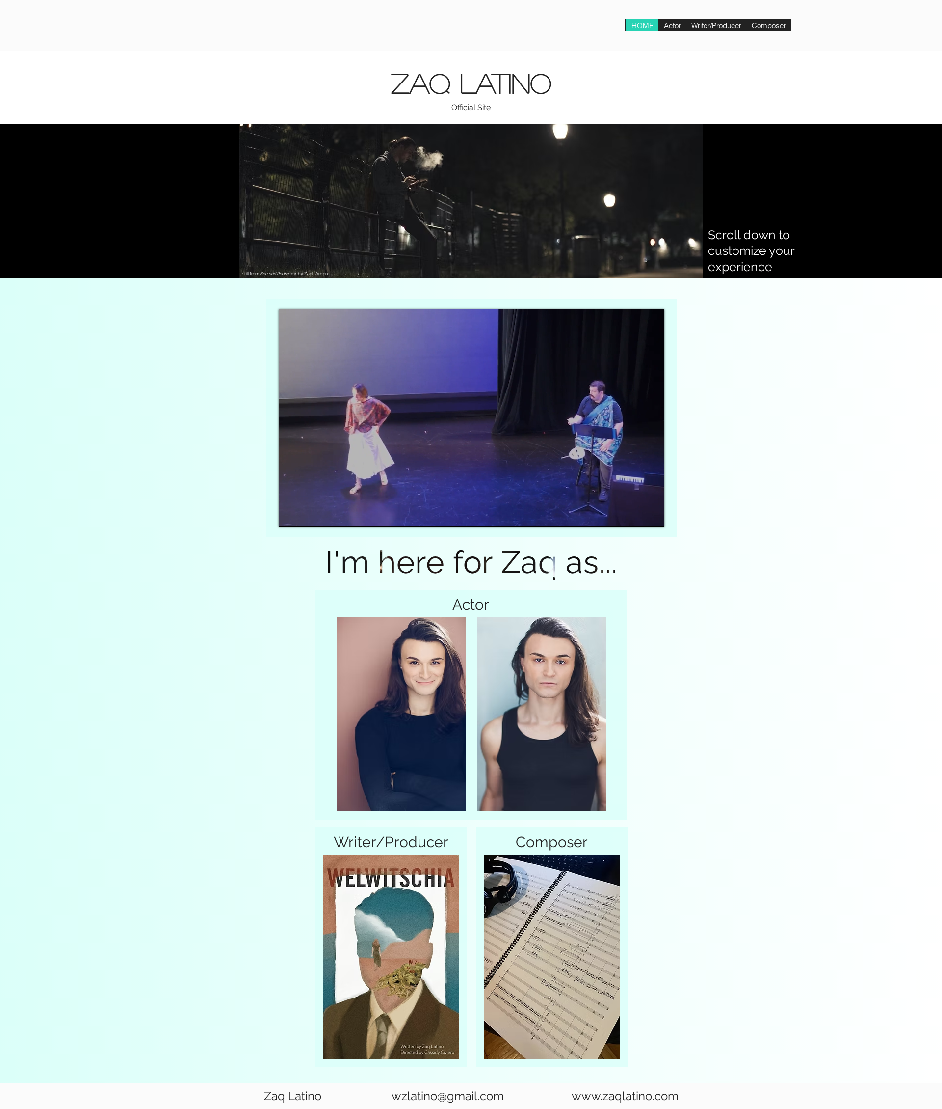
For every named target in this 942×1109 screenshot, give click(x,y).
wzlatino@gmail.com (448, 1096)
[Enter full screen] (651, 513)
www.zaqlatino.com (625, 1096)
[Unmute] (308, 513)
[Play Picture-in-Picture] (634, 513)
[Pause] (291, 513)
